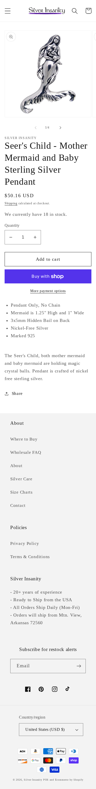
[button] (8, 11)
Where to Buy (24, 439)
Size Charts (21, 492)
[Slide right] (60, 127)
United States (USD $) (45, 729)
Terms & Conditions (30, 556)
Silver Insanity (33, 779)
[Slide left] (35, 127)
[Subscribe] (79, 666)
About (16, 465)
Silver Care (21, 479)
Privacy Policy (24, 543)
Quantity (12, 225)
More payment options (48, 291)
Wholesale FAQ (25, 452)
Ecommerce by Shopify (69, 779)
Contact (18, 505)
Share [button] (17, 393)
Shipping (11, 203)
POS (46, 779)
